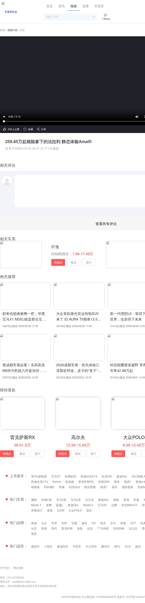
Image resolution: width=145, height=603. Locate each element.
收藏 (30, 129)
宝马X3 (102, 505)
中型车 (77, 546)
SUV (128, 546)
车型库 (99, 6)
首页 (49, 6)
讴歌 (80, 528)
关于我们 (5, 568)
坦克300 (107, 476)
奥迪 (34, 523)
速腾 (49, 505)
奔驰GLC (36, 510)
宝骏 (74, 523)
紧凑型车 (62, 546)
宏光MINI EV (129, 505)
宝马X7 (55, 476)
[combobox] (70, 16)
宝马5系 (61, 500)
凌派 (50, 510)
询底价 (58, 262)
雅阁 (34, 500)
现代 (54, 528)
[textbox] (70, 16)
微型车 (35, 546)
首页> (3, 30)
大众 (44, 523)
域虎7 (103, 487)
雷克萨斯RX (86, 482)
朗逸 (116, 500)
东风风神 (118, 528)
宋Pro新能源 (39, 476)
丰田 (54, 523)
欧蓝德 (69, 482)
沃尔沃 (133, 528)
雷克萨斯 (67, 528)
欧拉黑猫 (90, 487)
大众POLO (75, 510)
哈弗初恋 (70, 476)
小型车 (48, 546)
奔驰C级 (46, 500)
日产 (133, 523)
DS (94, 523)
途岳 (89, 510)
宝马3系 (76, 500)
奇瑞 (44, 528)
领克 (34, 534)
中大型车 (91, 546)
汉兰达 (89, 500)
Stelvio (56, 482)
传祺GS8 (103, 482)
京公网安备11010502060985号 (99, 597)
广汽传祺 (103, 528)
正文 (22, 30)
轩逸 (136, 500)
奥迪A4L (122, 476)
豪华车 (105, 546)
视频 (73, 6)
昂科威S (49, 487)
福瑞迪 (35, 487)
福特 (84, 523)
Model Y (36, 505)
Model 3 (88, 505)
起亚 (90, 528)
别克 (103, 523)
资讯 (61, 6)
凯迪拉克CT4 (39, 482)
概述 (73, 262)
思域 (126, 500)
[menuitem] (50, 5)
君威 (62, 487)
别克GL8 (74, 487)
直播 (85, 6)
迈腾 (114, 505)
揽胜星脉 (127, 487)
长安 (34, 528)
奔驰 (123, 523)
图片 (89, 262)
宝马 (113, 523)
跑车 (138, 546)
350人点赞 (13, 129)
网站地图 (18, 568)
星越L (59, 505)
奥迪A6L (103, 500)
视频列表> (13, 30)
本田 (64, 523)
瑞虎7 (127, 482)
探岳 (114, 487)
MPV (117, 546)
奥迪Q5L (73, 505)
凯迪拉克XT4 (89, 476)
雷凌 (117, 482)
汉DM (60, 510)
